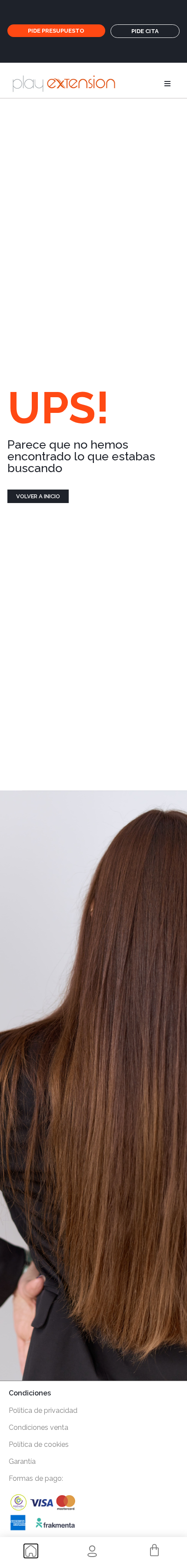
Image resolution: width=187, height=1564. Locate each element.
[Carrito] (154, 1550)
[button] (167, 83)
